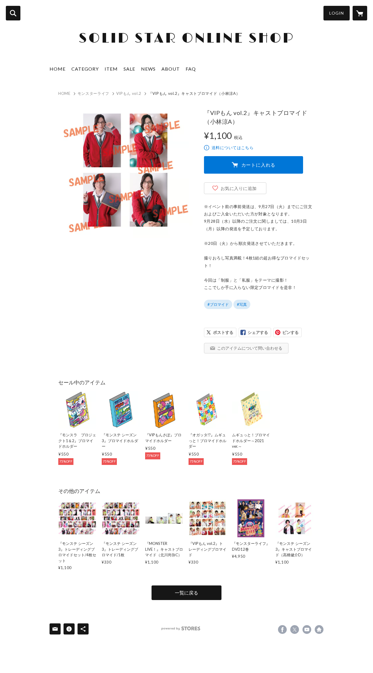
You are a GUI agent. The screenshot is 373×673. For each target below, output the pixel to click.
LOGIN (336, 13)
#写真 (242, 304)
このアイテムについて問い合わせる (249, 348)
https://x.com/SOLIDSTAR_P (294, 629)
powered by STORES (181, 628)
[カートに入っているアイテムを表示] (360, 13)
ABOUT (170, 69)
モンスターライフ (93, 93)
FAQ (191, 69)
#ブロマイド (218, 304)
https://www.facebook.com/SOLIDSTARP (282, 629)
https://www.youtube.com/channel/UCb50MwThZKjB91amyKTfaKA (306, 629)
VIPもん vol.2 (128, 93)
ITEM (111, 69)
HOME (58, 69)
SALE (129, 69)
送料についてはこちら (233, 147)
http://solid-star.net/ (319, 629)
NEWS (148, 69)
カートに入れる (258, 165)
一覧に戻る (186, 592)
